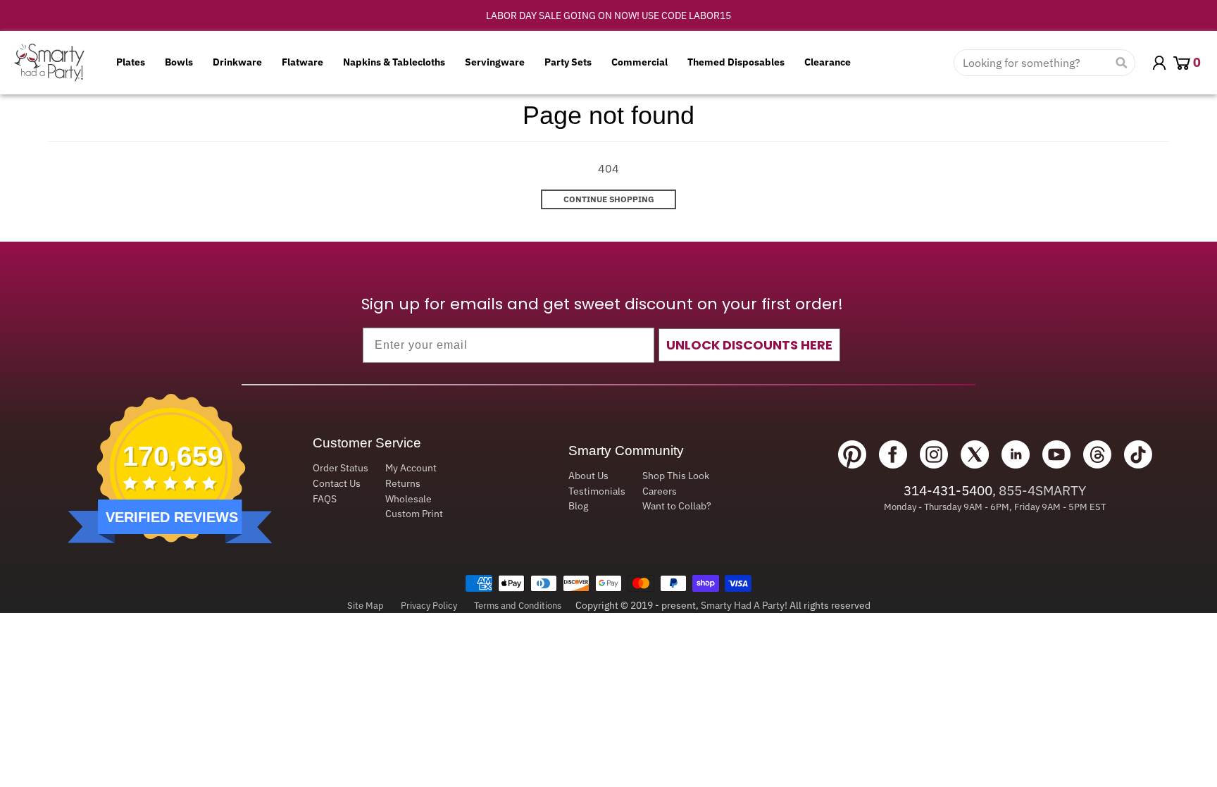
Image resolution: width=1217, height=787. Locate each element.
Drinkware (237, 62)
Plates (130, 62)
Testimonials (596, 491)
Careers (659, 491)
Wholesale (408, 498)
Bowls (179, 62)
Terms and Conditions (517, 606)
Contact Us (337, 483)
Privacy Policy (429, 606)
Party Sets (568, 62)
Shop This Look (675, 475)
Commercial (639, 62)
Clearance (827, 62)
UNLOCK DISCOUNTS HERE (749, 345)
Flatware (302, 62)
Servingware (495, 62)
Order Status (340, 467)
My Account (411, 467)
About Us (588, 475)
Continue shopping (608, 199)
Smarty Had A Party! (744, 605)
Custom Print (414, 513)
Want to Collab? (676, 506)
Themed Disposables (736, 62)
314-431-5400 (948, 490)
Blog (578, 506)
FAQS (325, 498)
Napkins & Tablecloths (394, 62)
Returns (402, 483)
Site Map (365, 606)
